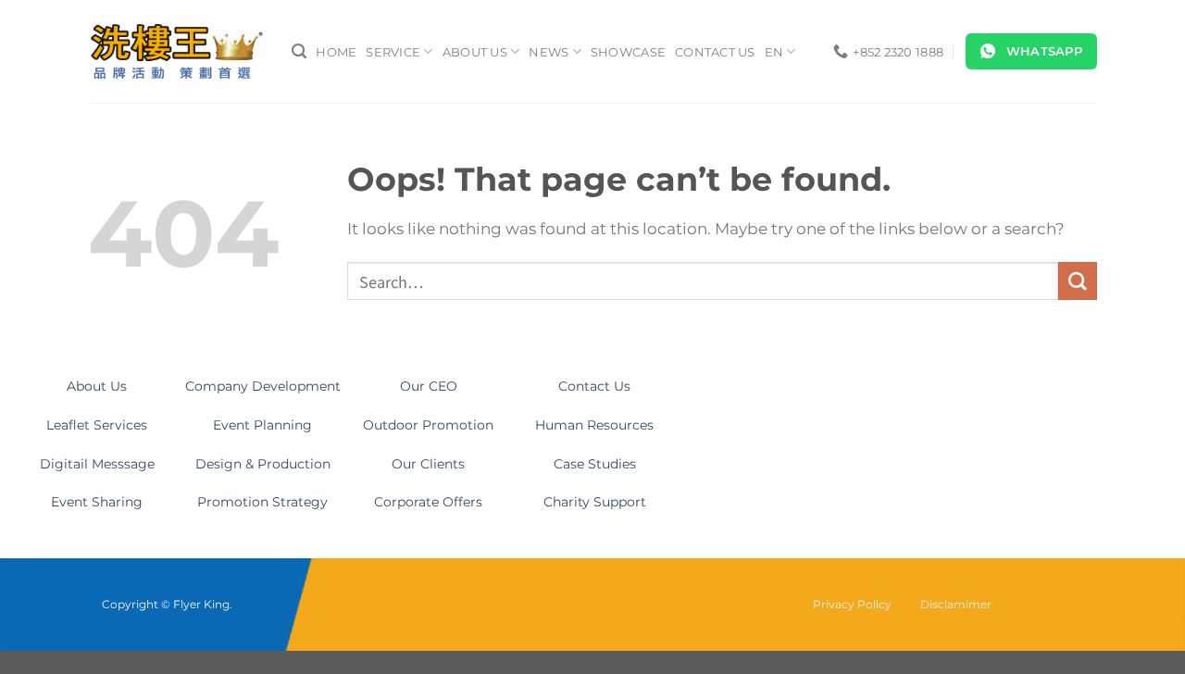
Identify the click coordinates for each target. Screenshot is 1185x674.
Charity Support (594, 501)
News (548, 51)
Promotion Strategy (262, 501)
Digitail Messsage (97, 464)
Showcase (628, 51)
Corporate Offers (428, 501)
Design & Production (263, 464)
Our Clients (428, 464)
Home (336, 51)
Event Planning (262, 425)
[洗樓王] (176, 51)
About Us (475, 51)
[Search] (299, 51)
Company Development (263, 386)
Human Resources (594, 425)
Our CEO (428, 386)
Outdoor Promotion (428, 425)
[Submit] (1077, 281)
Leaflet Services (96, 425)
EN (774, 51)
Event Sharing (97, 501)
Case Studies (595, 464)
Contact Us (715, 51)
